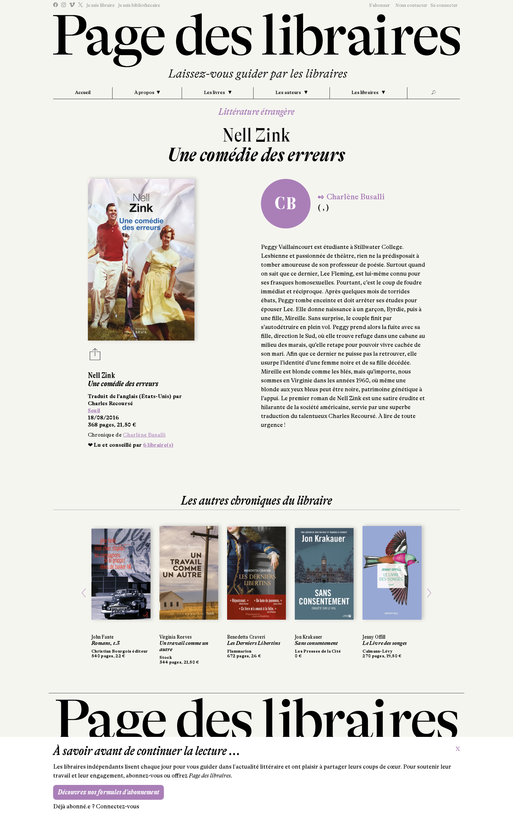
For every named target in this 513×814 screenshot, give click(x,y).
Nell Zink (256, 135)
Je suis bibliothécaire (139, 5)
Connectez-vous (117, 806)
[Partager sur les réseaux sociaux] (95, 356)
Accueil (83, 92)
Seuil (94, 411)
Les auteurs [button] (289, 92)
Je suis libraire (100, 5)
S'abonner (379, 5)
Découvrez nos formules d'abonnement (108, 792)
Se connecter (443, 5)
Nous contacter (411, 5)
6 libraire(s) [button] (158, 445)
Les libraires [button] (365, 92)
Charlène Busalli (144, 435)
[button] (83, 593)
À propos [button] (144, 92)
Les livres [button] (215, 92)
